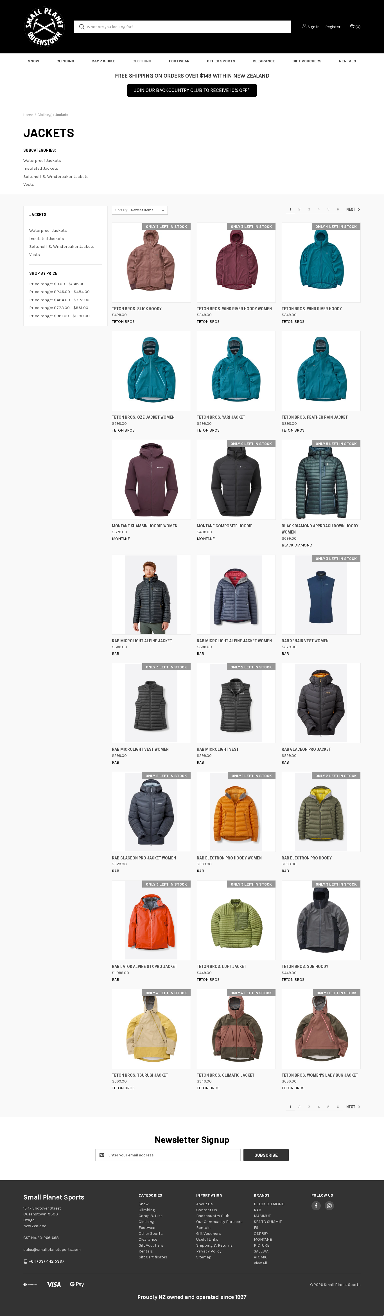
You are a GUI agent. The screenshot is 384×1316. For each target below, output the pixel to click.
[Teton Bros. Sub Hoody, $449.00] (321, 920)
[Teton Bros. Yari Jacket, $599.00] (236, 371)
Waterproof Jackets (48, 230)
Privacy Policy (209, 1251)
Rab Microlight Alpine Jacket (142, 640)
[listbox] (149, 210)
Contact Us (206, 1210)
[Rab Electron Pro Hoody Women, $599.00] (236, 812)
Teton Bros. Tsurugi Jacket (140, 1075)
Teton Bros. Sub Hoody (305, 966)
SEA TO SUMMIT (268, 1221)
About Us (204, 1204)
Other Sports (221, 60)
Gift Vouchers (307, 60)
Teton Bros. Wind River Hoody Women (234, 308)
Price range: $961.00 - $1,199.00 (59, 315)
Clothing (141, 60)
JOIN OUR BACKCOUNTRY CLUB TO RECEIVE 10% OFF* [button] (192, 90)
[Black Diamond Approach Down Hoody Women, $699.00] (321, 480)
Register (332, 26)
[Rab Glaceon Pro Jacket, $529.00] (321, 703)
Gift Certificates (153, 1257)
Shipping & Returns (214, 1245)
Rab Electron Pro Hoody (307, 858)
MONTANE (263, 1239)
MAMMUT (262, 1215)
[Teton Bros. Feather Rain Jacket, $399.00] (321, 371)
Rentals (347, 60)
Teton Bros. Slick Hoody (137, 308)
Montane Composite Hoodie (224, 525)
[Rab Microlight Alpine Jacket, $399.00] (151, 595)
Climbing (65, 60)
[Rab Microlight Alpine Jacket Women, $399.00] (236, 595)
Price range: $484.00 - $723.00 (59, 299)
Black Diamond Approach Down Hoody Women (320, 529)
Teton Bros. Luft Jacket (221, 966)
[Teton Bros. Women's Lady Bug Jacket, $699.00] (321, 1029)
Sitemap (203, 1257)
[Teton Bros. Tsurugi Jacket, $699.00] (151, 1029)
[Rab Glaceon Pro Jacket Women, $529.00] (151, 812)
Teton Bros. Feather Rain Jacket (315, 417)
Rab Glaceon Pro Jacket (306, 749)
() (357, 26)
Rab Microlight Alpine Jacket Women (234, 640)
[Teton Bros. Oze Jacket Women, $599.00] (151, 371)
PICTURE (261, 1245)
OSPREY (261, 1233)
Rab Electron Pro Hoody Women (229, 858)
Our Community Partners (219, 1221)
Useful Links (207, 1239)
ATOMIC (261, 1257)
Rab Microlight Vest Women (140, 749)
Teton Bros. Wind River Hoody (312, 308)
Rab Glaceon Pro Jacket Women (144, 858)
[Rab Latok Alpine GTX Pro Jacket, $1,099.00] (151, 920)
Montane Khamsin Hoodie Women (144, 525)
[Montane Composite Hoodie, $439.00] (236, 480)
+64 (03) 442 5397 (46, 1261)
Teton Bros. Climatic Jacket (225, 1075)
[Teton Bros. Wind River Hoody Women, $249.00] (236, 262)
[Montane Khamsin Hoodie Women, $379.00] (151, 480)
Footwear (179, 60)
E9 (256, 1227)
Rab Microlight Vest (218, 749)
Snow (33, 60)
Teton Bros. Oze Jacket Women (143, 417)
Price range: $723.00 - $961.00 (58, 307)
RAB (257, 1210)
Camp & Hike (103, 60)
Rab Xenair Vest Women (305, 640)
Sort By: (121, 210)
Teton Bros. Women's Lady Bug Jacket (320, 1075)
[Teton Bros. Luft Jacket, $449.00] (236, 920)
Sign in (314, 26)
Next (351, 209)
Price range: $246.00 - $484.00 (59, 291)
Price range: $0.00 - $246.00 (57, 283)
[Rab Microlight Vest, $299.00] (236, 703)
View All (260, 1263)
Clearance (264, 60)
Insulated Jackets (46, 238)
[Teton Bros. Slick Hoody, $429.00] (151, 262)
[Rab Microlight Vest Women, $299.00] (151, 703)
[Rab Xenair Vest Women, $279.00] (321, 595)
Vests (34, 254)
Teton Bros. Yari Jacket (221, 417)
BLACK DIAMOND (269, 1204)
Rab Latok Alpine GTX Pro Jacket (144, 966)
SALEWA (261, 1251)
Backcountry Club (212, 1215)
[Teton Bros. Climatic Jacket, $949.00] (236, 1029)
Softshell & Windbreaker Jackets (61, 246)
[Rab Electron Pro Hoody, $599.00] (321, 812)
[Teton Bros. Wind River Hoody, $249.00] (321, 262)
